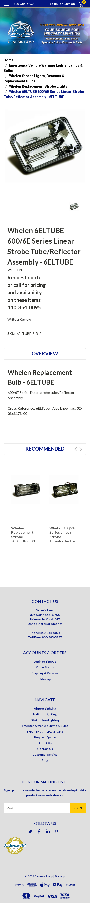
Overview (45, 353)
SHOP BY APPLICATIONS (45, 731)
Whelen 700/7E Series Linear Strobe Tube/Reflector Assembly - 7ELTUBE (63, 536)
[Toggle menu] (7, 7)
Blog (45, 760)
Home (9, 60)
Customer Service (45, 754)
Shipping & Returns (45, 673)
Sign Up (69, 4)
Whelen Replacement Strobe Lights (38, 86)
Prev (76, 449)
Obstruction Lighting (45, 720)
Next (80, 449)
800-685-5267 (24, 4)
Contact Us (45, 749)
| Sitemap (59, 876)
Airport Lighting (45, 708)
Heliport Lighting (45, 714)
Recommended (45, 449)
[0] (78, 4)
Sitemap (45, 679)
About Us (45, 743)
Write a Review (19, 319)
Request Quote (45, 737)
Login (54, 4)
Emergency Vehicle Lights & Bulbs (45, 726)
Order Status (45, 667)
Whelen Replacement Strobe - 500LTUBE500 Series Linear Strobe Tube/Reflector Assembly (24, 536)
